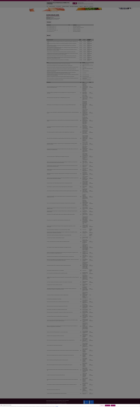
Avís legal (57, 406)
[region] (70, 405)
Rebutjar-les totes (107, 405)
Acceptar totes (113, 405)
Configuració (102, 405)
